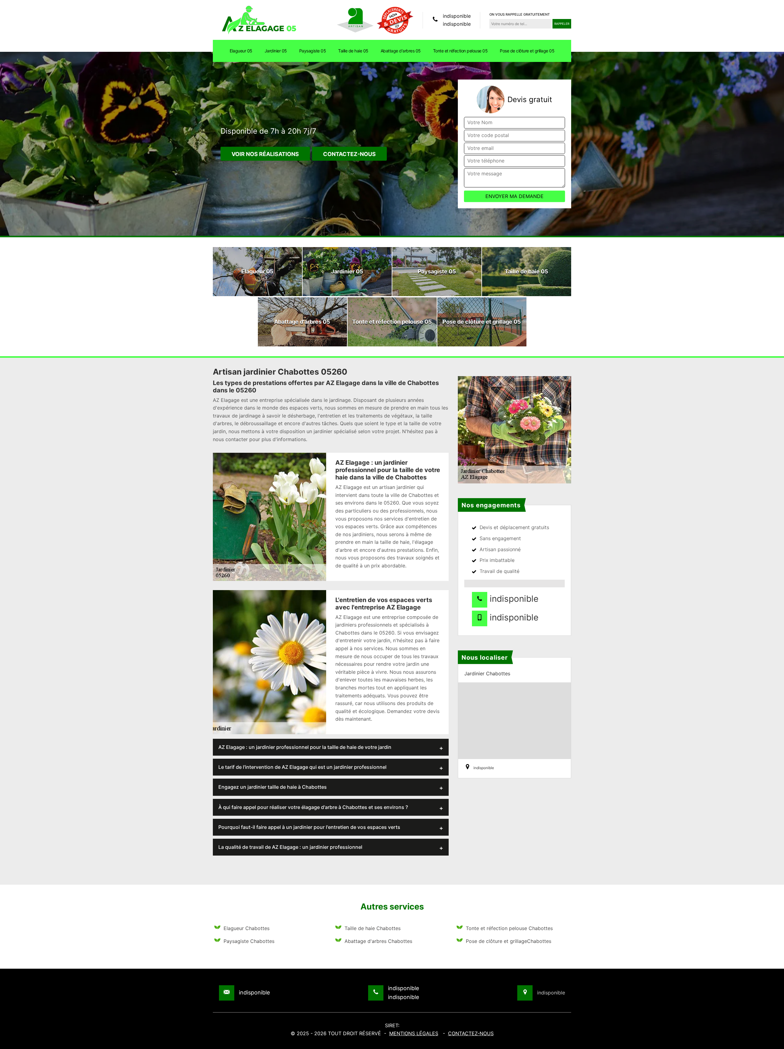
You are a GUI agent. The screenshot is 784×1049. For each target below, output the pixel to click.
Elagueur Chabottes (247, 928)
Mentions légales (413, 1033)
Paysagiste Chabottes (249, 941)
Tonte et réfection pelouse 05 (460, 50)
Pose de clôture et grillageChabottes (508, 941)
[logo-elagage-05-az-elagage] (259, 20)
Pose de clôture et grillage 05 (527, 50)
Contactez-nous (349, 154)
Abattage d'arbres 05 (401, 50)
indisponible (457, 16)
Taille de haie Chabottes (373, 928)
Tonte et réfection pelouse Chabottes (509, 928)
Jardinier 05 (276, 50)
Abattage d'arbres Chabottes (378, 941)
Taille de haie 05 (353, 50)
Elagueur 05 (241, 50)
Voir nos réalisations (265, 154)
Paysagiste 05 (312, 50)
